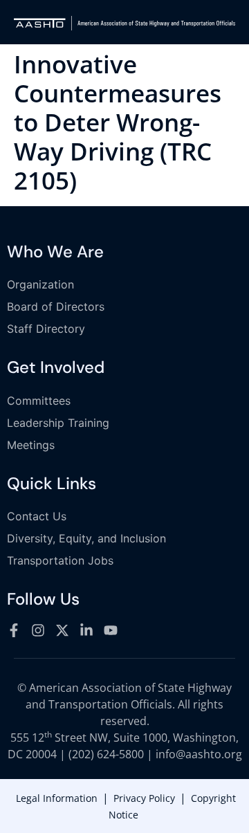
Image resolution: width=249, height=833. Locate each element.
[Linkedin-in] (86, 630)
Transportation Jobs (60, 560)
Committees (39, 401)
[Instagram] (38, 630)
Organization (40, 284)
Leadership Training (58, 423)
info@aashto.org (199, 754)
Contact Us (36, 516)
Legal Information (57, 798)
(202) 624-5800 (106, 754)
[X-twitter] (62, 630)
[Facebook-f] (14, 630)
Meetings (31, 445)
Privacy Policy (144, 798)
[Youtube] (111, 630)
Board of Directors (55, 306)
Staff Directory (46, 329)
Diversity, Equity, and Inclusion (86, 538)
